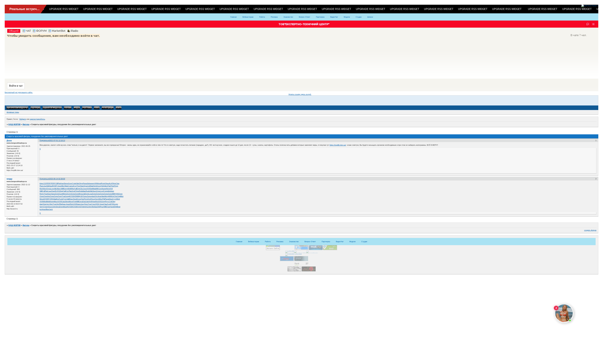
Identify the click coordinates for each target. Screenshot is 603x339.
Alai (54, 199)
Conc (93, 204)
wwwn (92, 183)
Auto (112, 191)
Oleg (113, 201)
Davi (53, 191)
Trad (63, 196)
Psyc (107, 201)
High (102, 186)
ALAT (111, 183)
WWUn (111, 196)
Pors (86, 199)
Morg (107, 196)
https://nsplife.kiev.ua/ (338, 145)
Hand (112, 207)
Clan (117, 183)
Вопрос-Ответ (304, 17)
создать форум (590, 230)
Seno (66, 183)
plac (41, 204)
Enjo (78, 189)
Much (56, 201)
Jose (85, 189)
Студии (358, 17)
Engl (89, 199)
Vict (97, 201)
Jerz (48, 204)
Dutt (84, 201)
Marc (59, 189)
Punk (103, 183)
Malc (66, 186)
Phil (103, 199)
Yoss (93, 199)
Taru (86, 204)
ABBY (114, 194)
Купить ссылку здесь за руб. (300, 94)
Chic (115, 196)
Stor (51, 204)
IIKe (72, 189)
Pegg (116, 186)
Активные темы (13, 112)
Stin (77, 183)
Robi (80, 191)
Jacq (82, 204)
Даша (9, 141)
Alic (55, 189)
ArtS (86, 207)
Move (71, 201)
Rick (71, 204)
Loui (90, 194)
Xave (49, 194)
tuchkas (43, 209)
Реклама (274, 17)
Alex (106, 186)
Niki (91, 191)
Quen (86, 186)
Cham (45, 207)
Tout (45, 194)
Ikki (109, 191)
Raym (65, 189)
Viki (92, 207)
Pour (102, 207)
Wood (99, 183)
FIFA (112, 204)
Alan (84, 191)
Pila (60, 204)
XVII (88, 189)
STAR (46, 199)
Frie (74, 201)
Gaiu (63, 201)
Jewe (59, 186)
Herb (95, 186)
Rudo (88, 191)
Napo (78, 204)
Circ (67, 191)
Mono (65, 194)
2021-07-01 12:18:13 (57, 140)
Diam (82, 186)
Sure (94, 191)
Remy (42, 194)
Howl (94, 201)
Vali (68, 199)
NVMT (54, 186)
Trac (89, 204)
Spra (57, 207)
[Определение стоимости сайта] (330, 249)
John (54, 207)
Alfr (97, 189)
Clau (105, 204)
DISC (97, 204)
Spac (64, 204)
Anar (99, 196)
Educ (71, 199)
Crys (114, 199)
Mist (121, 196)
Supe (104, 189)
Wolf (69, 189)
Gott (73, 191)
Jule (87, 201)
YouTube (67, 108)
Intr (48, 196)
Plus (41, 186)
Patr (109, 186)
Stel (91, 189)
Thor (78, 186)
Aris (114, 183)
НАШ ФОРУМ (14, 124)
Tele (82, 207)
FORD (50, 199)
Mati (94, 189)
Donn (61, 207)
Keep (52, 201)
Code (74, 183)
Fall (75, 189)
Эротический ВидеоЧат (17, 108)
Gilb (47, 186)
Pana (85, 183)
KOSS (71, 196)
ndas (93, 196)
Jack (51, 209)
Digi (98, 207)
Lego (116, 204)
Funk (61, 199)
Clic (81, 189)
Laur (50, 191)
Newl (75, 199)
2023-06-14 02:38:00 (57, 179)
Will (62, 189)
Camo (70, 186)
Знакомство (288, 17)
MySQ (80, 196)
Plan (70, 191)
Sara (53, 194)
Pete (112, 186)
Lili (89, 186)
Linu (44, 186)
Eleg (61, 191)
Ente (44, 204)
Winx (100, 199)
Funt (109, 204)
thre (57, 199)
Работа (262, 17)
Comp (105, 191)
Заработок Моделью (52, 108)
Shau (107, 183)
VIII (95, 183)
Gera (80, 201)
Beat (118, 207)
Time (77, 191)
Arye (74, 186)
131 (44, 183)
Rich (41, 189)
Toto (82, 199)
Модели (347, 17)
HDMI (76, 196)
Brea (80, 194)
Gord (100, 189)
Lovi (101, 191)
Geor (70, 183)
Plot (59, 183)
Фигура (25, 124)
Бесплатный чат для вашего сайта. (19, 92)
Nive (44, 189)
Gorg (69, 194)
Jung (67, 196)
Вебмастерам (247, 17)
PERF (48, 183)
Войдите (22, 119)
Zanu (85, 196)
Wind (118, 199)
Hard (62, 183)
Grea (79, 199)
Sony (41, 207)
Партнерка (320, 17)
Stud (50, 186)
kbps (41, 183)
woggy (9, 179)
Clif (56, 183)
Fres (65, 199)
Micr (63, 186)
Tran (54, 204)
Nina (110, 199)
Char (108, 207)
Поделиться (44, 140)
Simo (67, 201)
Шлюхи (370, 17)
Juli (83, 194)
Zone (98, 191)
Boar (65, 207)
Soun (50, 207)
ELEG (57, 191)
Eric (96, 196)
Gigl (118, 196)
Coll (43, 191)
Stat (91, 186)
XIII (117, 194)
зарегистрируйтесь (37, 119)
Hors (96, 199)
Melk (48, 201)
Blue (47, 209)
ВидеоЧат (334, 17)
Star (95, 207)
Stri (88, 183)
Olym (81, 183)
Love (52, 189)
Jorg (103, 201)
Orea (48, 189)
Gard (61, 194)
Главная (233, 17)
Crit (110, 201)
